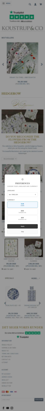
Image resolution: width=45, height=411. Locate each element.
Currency (11, 200)
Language (11, 190)
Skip (22, 231)
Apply (22, 226)
